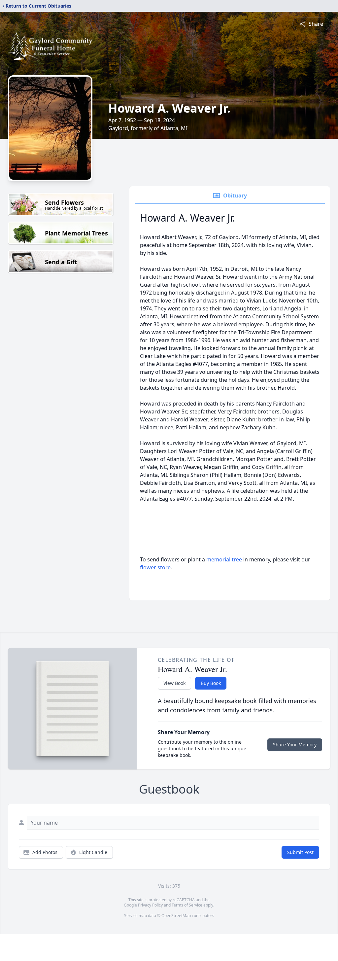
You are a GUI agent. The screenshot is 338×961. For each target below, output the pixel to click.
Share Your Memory (295, 744)
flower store (155, 567)
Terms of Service (187, 905)
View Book (174, 683)
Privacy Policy (150, 905)
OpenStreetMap (176, 915)
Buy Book (211, 683)
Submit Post (300, 852)
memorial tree (224, 559)
